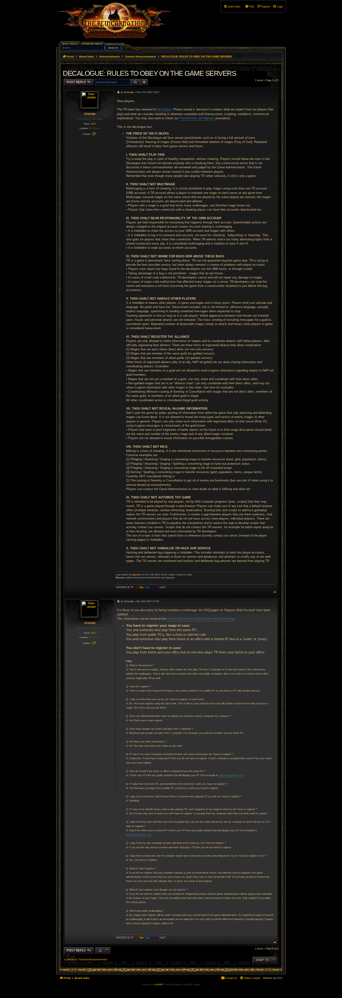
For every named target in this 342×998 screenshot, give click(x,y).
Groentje (90, 114)
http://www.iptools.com (231, 775)
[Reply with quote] (271, 92)
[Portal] (117, 22)
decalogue (164, 109)
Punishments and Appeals (197, 118)
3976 (93, 124)
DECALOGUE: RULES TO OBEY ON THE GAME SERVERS (196, 56)
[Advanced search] (92, 43)
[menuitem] (278, 6)
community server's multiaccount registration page (201, 618)
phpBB (158, 984)
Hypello (136, 574)
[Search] (113, 47)
